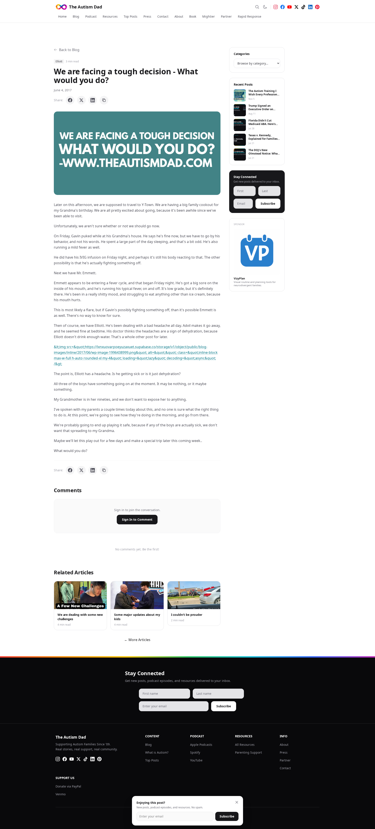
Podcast (91, 16)
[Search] (257, 7)
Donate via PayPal (68, 786)
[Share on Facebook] (70, 100)
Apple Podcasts (201, 745)
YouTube (196, 760)
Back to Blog (69, 49)
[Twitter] (296, 7)
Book (192, 16)
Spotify (195, 752)
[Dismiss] (236, 802)
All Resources (245, 745)
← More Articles (137, 639)
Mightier (208, 16)
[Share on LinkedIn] (92, 100)
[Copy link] (104, 100)
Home (62, 16)
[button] (137, 153)
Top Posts (130, 16)
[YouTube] (289, 7)
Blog (76, 16)
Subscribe (268, 203)
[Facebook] (282, 7)
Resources (110, 16)
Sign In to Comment (137, 519)
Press (147, 16)
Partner (226, 16)
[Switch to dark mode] (265, 7)
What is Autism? (156, 752)
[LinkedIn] (310, 7)
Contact (162, 16)
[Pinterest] (317, 7)
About (178, 16)
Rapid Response (249, 16)
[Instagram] (275, 7)
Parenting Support (248, 752)
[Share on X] (81, 100)
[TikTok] (303, 7)
